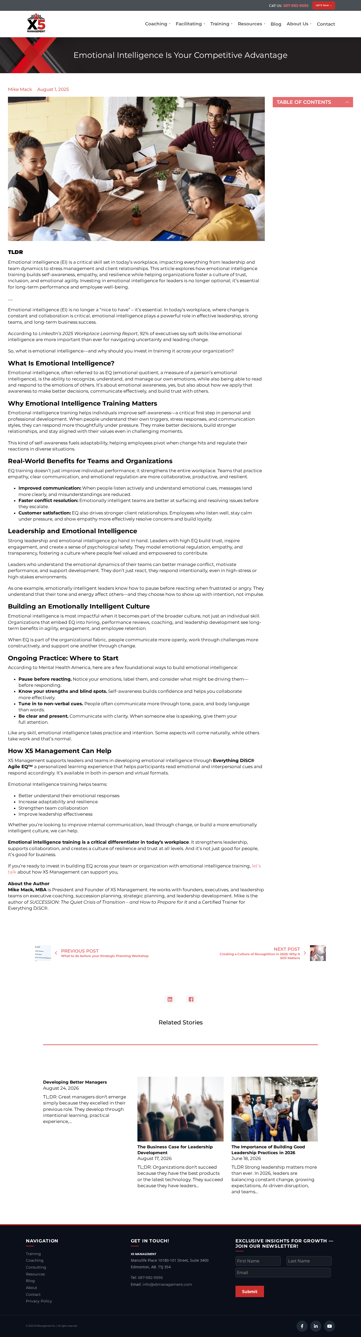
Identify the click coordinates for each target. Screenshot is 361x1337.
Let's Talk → (324, 5)
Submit (249, 1291)
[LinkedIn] (170, 999)
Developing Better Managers (75, 1082)
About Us (297, 23)
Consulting (36, 1267)
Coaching (156, 23)
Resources (250, 23)
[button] (313, 102)
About (31, 1287)
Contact (326, 24)
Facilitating (189, 23)
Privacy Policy (39, 1301)
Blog (276, 24)
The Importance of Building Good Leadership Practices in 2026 (268, 1150)
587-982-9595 (295, 5)
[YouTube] (329, 1326)
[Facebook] (191, 999)
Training (219, 23)
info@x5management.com (167, 1284)
